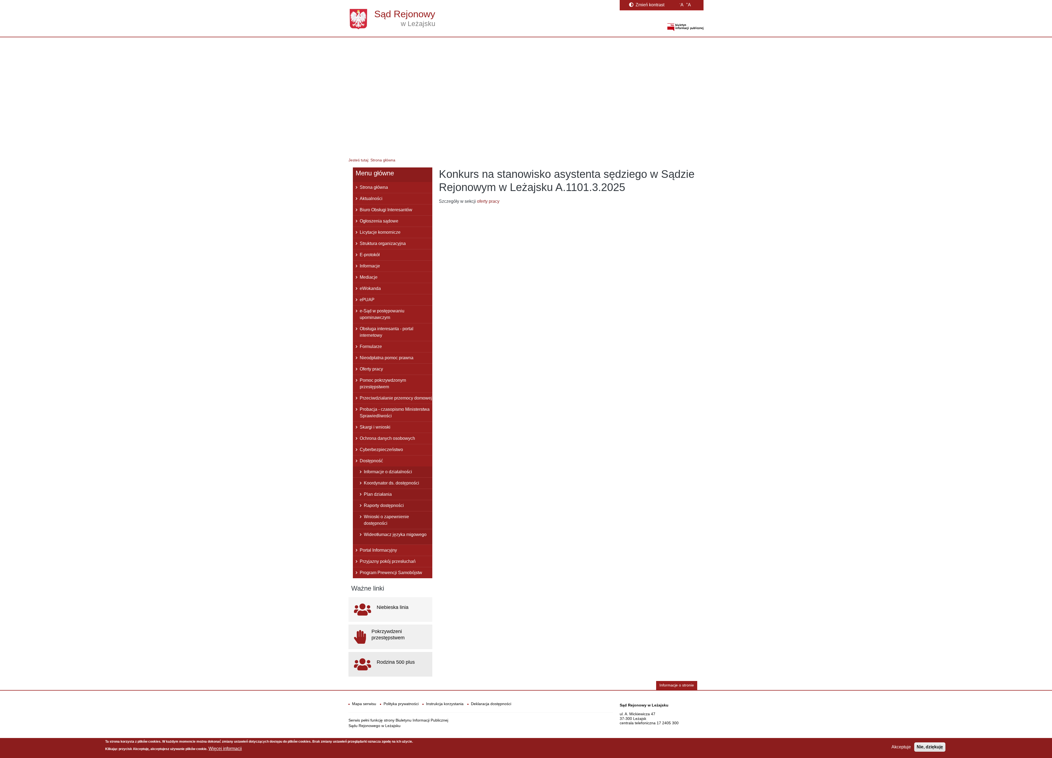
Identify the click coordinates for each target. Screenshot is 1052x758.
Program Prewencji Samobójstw (391, 572)
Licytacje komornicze (380, 232)
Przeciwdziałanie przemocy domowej (396, 398)
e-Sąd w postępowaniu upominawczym (382, 314)
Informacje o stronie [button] (676, 685)
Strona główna (374, 187)
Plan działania (378, 494)
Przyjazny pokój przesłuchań (388, 561)
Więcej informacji (225, 748)
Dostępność (371, 460)
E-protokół (370, 254)
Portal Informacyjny (378, 550)
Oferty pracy (371, 369)
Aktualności (371, 198)
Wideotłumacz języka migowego (395, 534)
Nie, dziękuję (930, 747)
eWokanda (370, 288)
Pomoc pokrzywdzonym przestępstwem (383, 383)
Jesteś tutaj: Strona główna (371, 160)
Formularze (371, 346)
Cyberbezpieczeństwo (381, 449)
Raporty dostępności (384, 505)
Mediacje (369, 277)
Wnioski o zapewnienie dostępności (386, 520)
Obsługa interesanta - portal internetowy (386, 332)
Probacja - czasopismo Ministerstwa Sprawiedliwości (395, 412)
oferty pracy (488, 201)
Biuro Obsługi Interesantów (386, 209)
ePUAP (367, 299)
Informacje (370, 266)
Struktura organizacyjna (383, 243)
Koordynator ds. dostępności (391, 483)
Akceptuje (901, 747)
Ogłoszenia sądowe (379, 221)
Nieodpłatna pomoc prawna (386, 357)
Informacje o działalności (388, 471)
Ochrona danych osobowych (387, 438)
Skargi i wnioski (375, 427)
